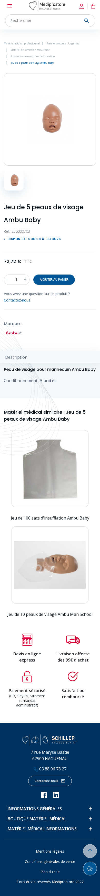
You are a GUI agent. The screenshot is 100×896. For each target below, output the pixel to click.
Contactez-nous (46, 781)
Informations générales (35, 809)
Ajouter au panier (54, 279)
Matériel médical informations (42, 829)
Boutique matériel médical (37, 819)
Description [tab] (16, 357)
